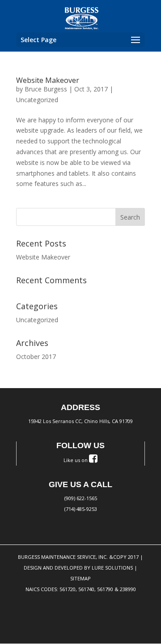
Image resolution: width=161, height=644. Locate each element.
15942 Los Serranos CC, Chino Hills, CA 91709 (80, 421)
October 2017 (36, 356)
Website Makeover (47, 80)
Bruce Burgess (46, 89)
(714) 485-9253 (80, 509)
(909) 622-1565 (80, 498)
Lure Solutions (112, 567)
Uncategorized (37, 99)
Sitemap (80, 578)
